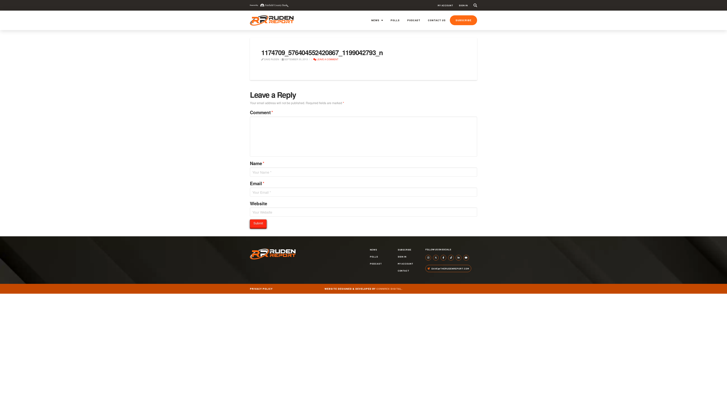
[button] (475, 5)
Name (257, 163)
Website (258, 203)
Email (257, 183)
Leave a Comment (327, 59)
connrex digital (389, 288)
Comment (261, 112)
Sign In (463, 5)
